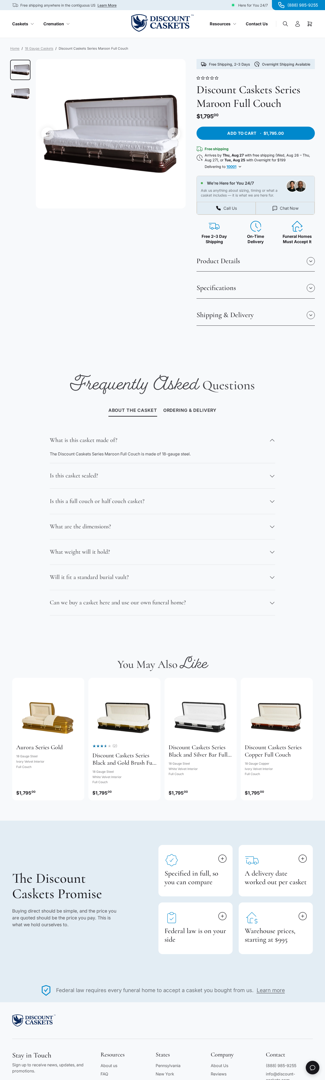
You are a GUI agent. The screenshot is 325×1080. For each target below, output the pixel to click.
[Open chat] (312, 1067)
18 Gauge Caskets (39, 48)
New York (165, 1073)
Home (15, 48)
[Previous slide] (47, 133)
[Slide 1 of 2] (20, 70)
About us (109, 1065)
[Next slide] (174, 133)
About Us (219, 1065)
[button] (208, 78)
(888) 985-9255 (281, 1065)
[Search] (285, 24)
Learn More (107, 5)
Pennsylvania (168, 1065)
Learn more (271, 990)
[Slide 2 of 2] (20, 94)
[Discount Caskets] (162, 23)
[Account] (298, 24)
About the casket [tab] (132, 410)
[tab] (190, 410)
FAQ (104, 1073)
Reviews (218, 1073)
